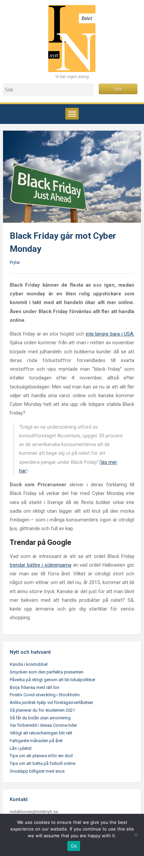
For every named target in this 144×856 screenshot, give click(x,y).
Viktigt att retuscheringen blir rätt (41, 732)
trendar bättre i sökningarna (40, 565)
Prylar (15, 262)
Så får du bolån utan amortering (40, 717)
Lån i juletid (20, 748)
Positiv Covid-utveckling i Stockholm (45, 694)
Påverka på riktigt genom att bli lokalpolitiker (52, 679)
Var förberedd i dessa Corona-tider (43, 725)
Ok (74, 846)
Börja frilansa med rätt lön (34, 687)
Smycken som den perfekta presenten (46, 671)
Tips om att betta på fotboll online (42, 763)
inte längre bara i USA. (110, 334)
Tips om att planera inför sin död (41, 755)
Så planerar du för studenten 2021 (42, 710)
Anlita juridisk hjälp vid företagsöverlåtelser (51, 702)
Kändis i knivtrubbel (29, 664)
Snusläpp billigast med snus (37, 771)
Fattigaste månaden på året (36, 740)
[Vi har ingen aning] (71, 38)
